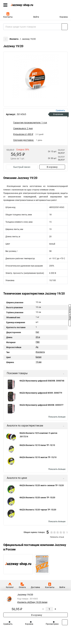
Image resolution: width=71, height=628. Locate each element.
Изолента (14, 39)
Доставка (35, 587)
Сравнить (8, 624)
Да (37, 347)
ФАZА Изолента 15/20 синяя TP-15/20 (37, 497)
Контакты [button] (8, 17)
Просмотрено (52, 624)
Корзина (64, 17)
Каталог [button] (10, 587)
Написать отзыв (57, 537)
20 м (38, 337)
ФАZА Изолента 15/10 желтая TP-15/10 (37, 457)
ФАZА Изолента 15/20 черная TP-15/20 (37, 510)
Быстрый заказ (21, 167)
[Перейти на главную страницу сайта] (25, 5)
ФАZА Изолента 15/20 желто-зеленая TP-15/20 (41, 485)
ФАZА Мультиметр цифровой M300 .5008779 (40, 393)
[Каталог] (5, 5)
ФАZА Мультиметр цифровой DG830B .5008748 (41, 381)
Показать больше (56, 417)
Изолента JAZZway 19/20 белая (32, 602)
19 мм (38, 362)
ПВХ (38, 342)
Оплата (22, 587)
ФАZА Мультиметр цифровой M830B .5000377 (41, 405)
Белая (38, 357)
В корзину (52, 167)
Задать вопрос (70, 314)
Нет (37, 332)
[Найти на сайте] (65, 26)
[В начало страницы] (65, 622)
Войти (36, 17)
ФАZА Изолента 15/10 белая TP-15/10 (37, 445)
